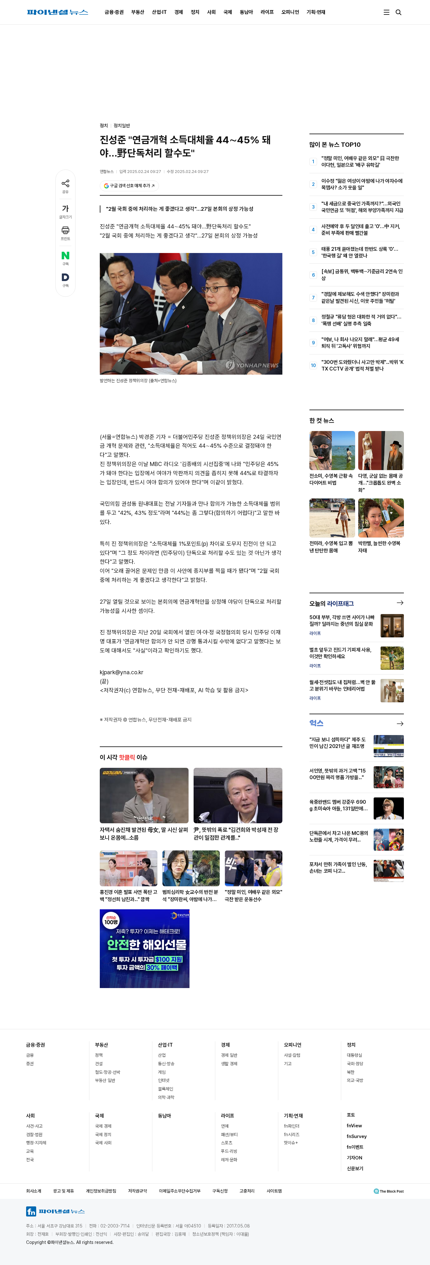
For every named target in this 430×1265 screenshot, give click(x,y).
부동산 (137, 12)
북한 (350, 1072)
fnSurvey (357, 1136)
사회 (211, 12)
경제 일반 (229, 1055)
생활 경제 (229, 1063)
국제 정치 (103, 1134)
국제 (227, 12)
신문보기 (355, 1168)
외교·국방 (355, 1080)
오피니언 (290, 12)
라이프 (267, 12)
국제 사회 (103, 1142)
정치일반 (122, 126)
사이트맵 (274, 1190)
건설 (99, 1063)
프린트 (65, 239)
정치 (195, 12)
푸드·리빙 (229, 1151)
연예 (225, 1126)
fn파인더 (291, 1126)
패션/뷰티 (229, 1134)
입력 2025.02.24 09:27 (140, 171)
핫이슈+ (291, 1142)
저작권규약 (137, 1190)
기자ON (354, 1158)
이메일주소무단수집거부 (180, 1190)
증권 (30, 1063)
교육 (30, 1151)
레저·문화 (229, 1159)
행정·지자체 (36, 1142)
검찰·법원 (34, 1134)
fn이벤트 (355, 1147)
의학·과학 (166, 1097)
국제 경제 (103, 1126)
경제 (178, 12)
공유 (65, 192)
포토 (351, 1115)
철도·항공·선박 (107, 1072)
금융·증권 (114, 12)
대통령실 (354, 1055)
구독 (65, 264)
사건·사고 (34, 1126)
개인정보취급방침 (101, 1190)
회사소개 (33, 1190)
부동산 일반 (105, 1080)
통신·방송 (166, 1063)
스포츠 (226, 1142)
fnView (354, 1126)
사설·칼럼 (292, 1055)
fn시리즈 (291, 1134)
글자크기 (65, 217)
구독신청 (220, 1190)
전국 (30, 1159)
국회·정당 (355, 1063)
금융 (30, 1055)
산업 (162, 1055)
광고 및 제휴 (63, 1190)
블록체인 (165, 1088)
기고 (287, 1063)
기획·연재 (316, 12)
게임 (162, 1072)
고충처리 (247, 1190)
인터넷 (163, 1080)
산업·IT (159, 12)
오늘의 (331, 603)
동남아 (246, 12)
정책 (99, 1055)
